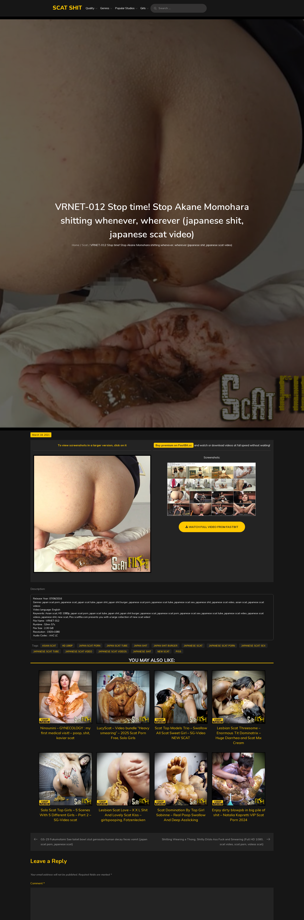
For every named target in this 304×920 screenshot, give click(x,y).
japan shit (140, 645)
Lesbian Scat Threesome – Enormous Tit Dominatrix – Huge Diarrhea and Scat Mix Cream (239, 735)
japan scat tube (117, 645)
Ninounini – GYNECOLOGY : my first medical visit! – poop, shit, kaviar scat (65, 733)
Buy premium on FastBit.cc (174, 445)
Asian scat (49, 645)
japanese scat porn (222, 645)
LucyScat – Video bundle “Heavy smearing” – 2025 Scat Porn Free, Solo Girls (123, 733)
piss (178, 651)
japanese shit (142, 651)
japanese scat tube (46, 651)
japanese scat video (78, 651)
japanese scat (193, 645)
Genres (104, 8)
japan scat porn (89, 645)
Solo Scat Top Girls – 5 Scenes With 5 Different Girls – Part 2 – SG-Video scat (65, 815)
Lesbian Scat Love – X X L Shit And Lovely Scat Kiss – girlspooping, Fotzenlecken (123, 815)
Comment (37, 883)
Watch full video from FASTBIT (213, 527)
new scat (163, 651)
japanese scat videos (112, 651)
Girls (143, 8)
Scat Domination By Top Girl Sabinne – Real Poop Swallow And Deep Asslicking (180, 815)
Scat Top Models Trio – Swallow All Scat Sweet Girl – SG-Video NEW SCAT (181, 733)
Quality (90, 8)
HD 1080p (67, 645)
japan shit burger (165, 645)
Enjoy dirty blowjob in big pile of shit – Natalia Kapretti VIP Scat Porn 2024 (238, 815)
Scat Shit (67, 8)
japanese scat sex (253, 645)
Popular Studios (125, 8)
